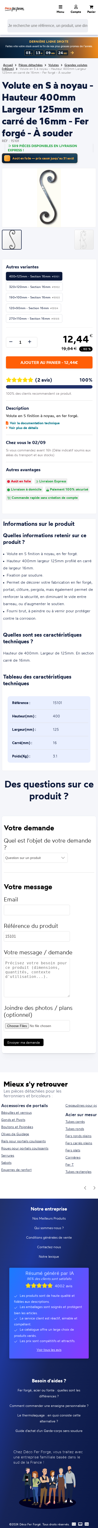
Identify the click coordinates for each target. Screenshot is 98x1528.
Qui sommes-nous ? (49, 1228)
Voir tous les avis (49, 1350)
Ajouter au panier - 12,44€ (49, 362)
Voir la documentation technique (35, 423)
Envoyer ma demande (23, 1042)
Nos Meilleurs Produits (49, 1218)
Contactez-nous (49, 1247)
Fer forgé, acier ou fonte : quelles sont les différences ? (49, 1393)
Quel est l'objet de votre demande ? (47, 844)
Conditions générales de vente (49, 1237)
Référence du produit (31, 925)
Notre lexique (49, 1256)
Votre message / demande (38, 952)
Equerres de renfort (16, 1170)
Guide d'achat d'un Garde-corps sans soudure (49, 1431)
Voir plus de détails (23, 428)
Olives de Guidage (15, 1134)
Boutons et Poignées (17, 1127)
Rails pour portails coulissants (23, 1141)
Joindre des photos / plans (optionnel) (38, 1011)
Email (11, 899)
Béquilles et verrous (16, 1112)
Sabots (6, 1162)
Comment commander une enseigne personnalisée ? (49, 1406)
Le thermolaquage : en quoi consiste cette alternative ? (49, 1418)
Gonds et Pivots (13, 1120)
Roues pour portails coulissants (24, 1148)
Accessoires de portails (24, 1105)
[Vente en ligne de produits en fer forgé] (14, 6)
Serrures (7, 1155)
